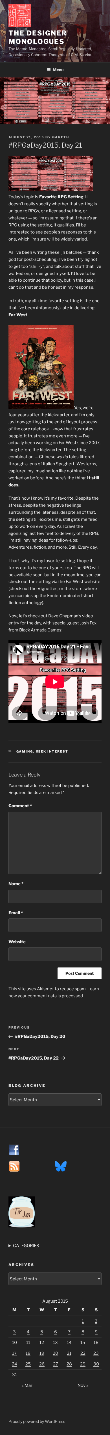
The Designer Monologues (37, 37)
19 (41, 1353)
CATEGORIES (26, 1245)
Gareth (60, 137)
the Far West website (79, 581)
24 (14, 1364)
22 (82, 1353)
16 (96, 1342)
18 (28, 1353)
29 (82, 1364)
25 (28, 1364)
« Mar (27, 1385)
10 (14, 1342)
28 (69, 1364)
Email (15, 912)
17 (14, 1353)
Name (15, 883)
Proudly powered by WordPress (36, 1421)
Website (17, 941)
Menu (58, 69)
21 (69, 1353)
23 (96, 1353)
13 (55, 1342)
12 (41, 1342)
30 (96, 1364)
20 (55, 1353)
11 (28, 1342)
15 (82, 1342)
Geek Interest (52, 751)
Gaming (24, 751)
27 (55, 1364)
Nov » (83, 1385)
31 (14, 1374)
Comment (20, 805)
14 (69, 1342)
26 (42, 1364)
